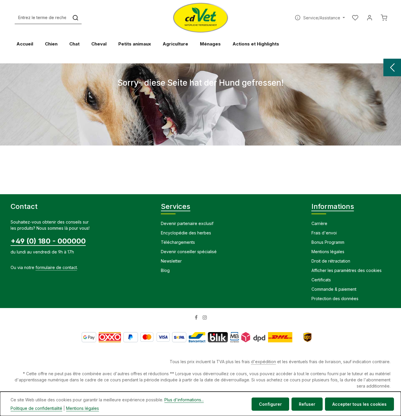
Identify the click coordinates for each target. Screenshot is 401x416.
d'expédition (263, 361)
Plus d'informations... (184, 399)
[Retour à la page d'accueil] (200, 17)
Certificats (321, 279)
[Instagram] (204, 318)
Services (175, 206)
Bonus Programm (327, 242)
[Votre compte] (369, 17)
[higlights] (392, 67)
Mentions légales (327, 251)
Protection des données (334, 298)
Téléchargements (178, 242)
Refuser (307, 404)
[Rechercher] (75, 17)
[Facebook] (197, 318)
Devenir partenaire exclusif (187, 223)
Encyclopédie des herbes (186, 232)
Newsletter (171, 260)
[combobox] (42, 17)
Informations (332, 206)
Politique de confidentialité (36, 408)
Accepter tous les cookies (359, 404)
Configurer (270, 404)
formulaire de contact (56, 267)
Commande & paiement (333, 289)
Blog (165, 270)
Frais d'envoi (324, 232)
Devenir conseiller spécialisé (189, 251)
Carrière (319, 223)
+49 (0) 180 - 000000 (48, 241)
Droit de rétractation (330, 260)
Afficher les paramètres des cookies (346, 270)
